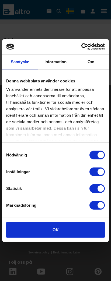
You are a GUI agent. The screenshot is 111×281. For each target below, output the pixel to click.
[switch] (97, 171)
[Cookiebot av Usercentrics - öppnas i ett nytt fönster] (81, 46)
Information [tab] (55, 61)
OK (56, 229)
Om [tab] (91, 61)
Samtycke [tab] (20, 61)
